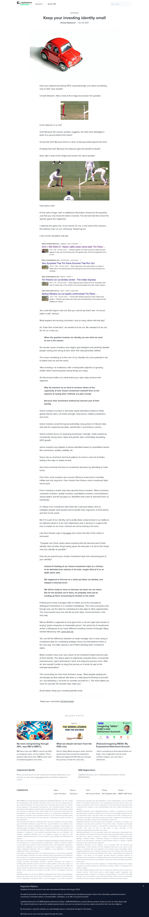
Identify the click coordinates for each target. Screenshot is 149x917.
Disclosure (74, 794)
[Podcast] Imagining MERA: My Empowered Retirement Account (113, 745)
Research (39, 4)
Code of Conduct (60, 794)
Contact (121, 790)
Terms (88, 790)
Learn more (39, 777)
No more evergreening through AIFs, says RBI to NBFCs (33, 745)
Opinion (74, 13)
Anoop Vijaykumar (68, 23)
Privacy (104, 790)
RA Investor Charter (93, 794)
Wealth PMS (52, 4)
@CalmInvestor (67, 701)
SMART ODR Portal (125, 794)
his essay (67, 533)
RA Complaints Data (109, 794)
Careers (73, 790)
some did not (67, 631)
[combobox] (121, 4)
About (56, 790)
